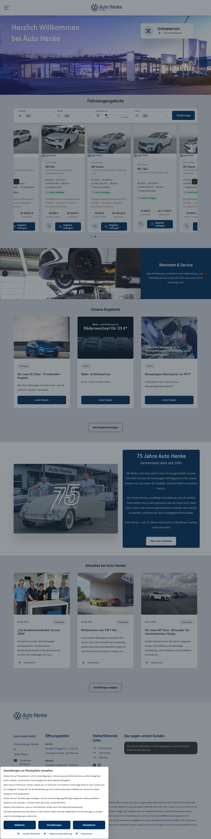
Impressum (87, 833)
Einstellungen (54, 824)
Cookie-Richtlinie (31, 833)
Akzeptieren (89, 824)
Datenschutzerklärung (60, 833)
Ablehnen (20, 824)
